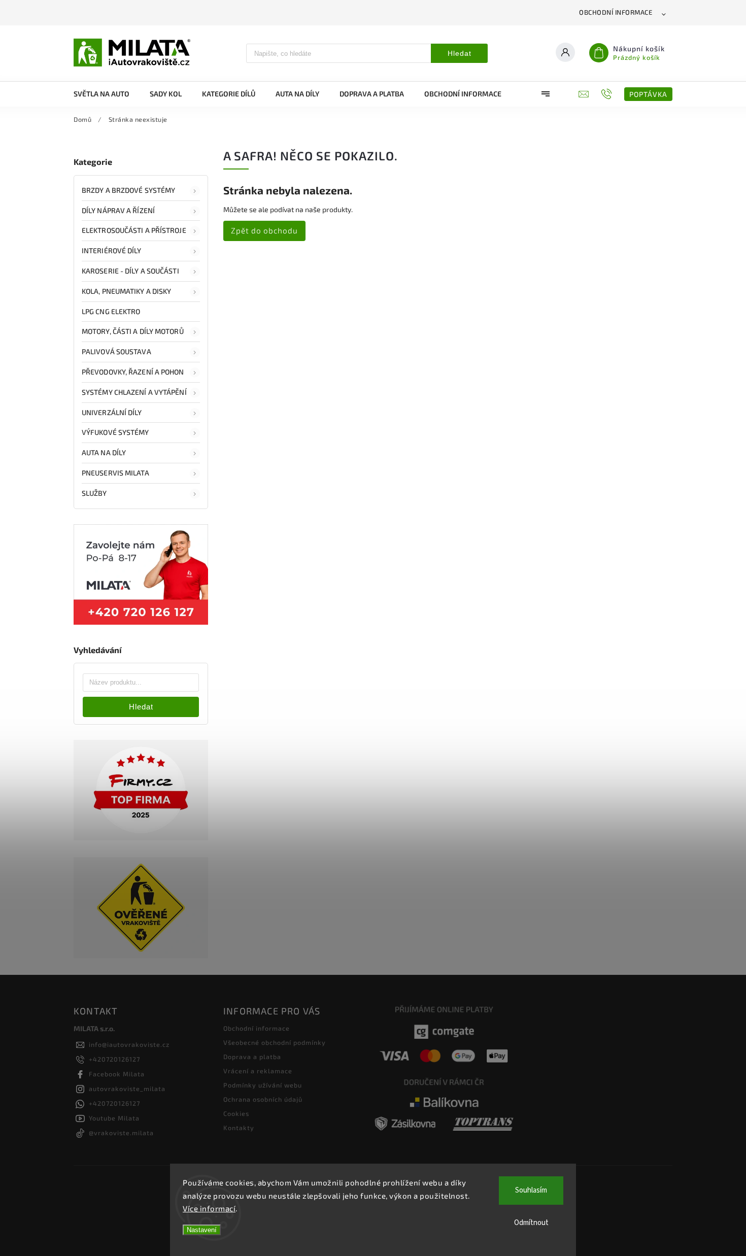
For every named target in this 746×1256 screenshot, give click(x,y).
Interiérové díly (112, 250)
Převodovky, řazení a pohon (133, 371)
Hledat (459, 53)
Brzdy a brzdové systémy (128, 190)
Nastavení (202, 1230)
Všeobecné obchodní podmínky (274, 1042)
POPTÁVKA (648, 94)
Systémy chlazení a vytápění (134, 392)
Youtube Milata (114, 1118)
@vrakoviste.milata (121, 1133)
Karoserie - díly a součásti (130, 270)
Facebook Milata (117, 1074)
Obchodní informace (615, 12)
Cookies (236, 1113)
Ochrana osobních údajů (262, 1099)
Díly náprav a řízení (118, 210)
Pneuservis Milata (115, 472)
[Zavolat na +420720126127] (608, 94)
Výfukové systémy (115, 432)
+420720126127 (114, 1059)
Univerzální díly (112, 412)
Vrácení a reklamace (257, 1071)
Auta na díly (104, 452)
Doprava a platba (252, 1057)
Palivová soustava (116, 351)
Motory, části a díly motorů (133, 331)
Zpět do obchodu (264, 230)
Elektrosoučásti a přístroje (134, 230)
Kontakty (238, 1128)
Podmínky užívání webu (262, 1085)
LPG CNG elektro (111, 311)
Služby (94, 493)
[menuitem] (107, 94)
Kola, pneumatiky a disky (126, 291)
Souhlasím (531, 1190)
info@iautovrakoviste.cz (129, 1044)
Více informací (209, 1208)
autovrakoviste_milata (127, 1088)
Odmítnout (531, 1222)
